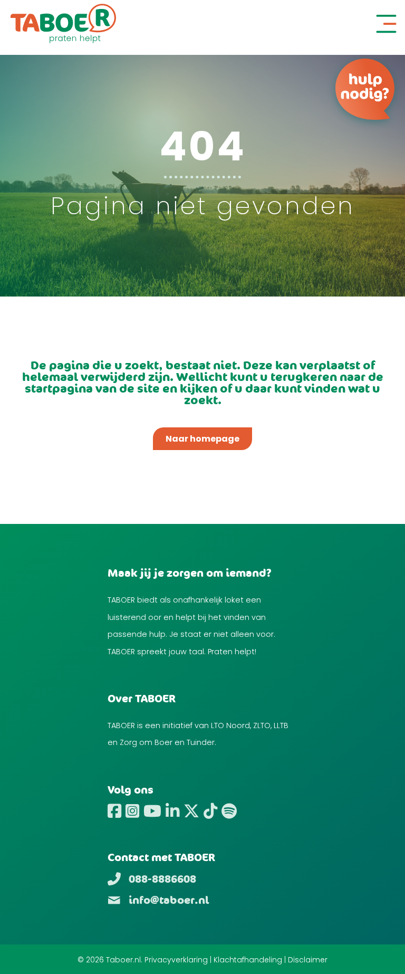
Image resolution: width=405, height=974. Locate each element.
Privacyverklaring (176, 959)
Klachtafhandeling (248, 959)
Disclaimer (307, 959)
